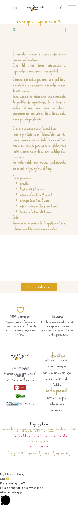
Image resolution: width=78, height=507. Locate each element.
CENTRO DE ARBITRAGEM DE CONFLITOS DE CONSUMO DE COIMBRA (39, 436)
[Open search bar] (16, 8)
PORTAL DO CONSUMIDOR (39, 446)
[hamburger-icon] (72, 8)
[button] (39, 498)
